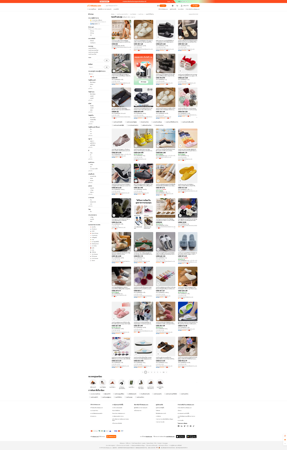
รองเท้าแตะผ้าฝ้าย (184, 393)
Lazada (143, 443)
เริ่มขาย (179, 410)
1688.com (128, 443)
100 (163, 372)
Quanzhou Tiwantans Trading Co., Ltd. (164, 193)
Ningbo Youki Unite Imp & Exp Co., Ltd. (187, 82)
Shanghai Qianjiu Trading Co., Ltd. (163, 116)
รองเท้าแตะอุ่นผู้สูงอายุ (106, 397)
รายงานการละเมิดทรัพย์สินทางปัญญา (164, 419)
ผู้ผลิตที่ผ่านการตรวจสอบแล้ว (140, 407)
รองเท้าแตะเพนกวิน (158, 393)
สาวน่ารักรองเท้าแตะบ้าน (133, 125)
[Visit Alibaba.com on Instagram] (187, 426)
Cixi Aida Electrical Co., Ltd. (140, 159)
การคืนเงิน (158, 416)
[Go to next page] (166, 372)
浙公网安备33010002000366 (168, 447)
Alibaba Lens (95, 436)
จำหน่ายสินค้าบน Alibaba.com (185, 407)
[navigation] (98, 193)
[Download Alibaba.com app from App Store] (180, 436)
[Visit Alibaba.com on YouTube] (190, 426)
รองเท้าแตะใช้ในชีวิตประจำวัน (172, 122)
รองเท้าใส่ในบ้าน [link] (150, 14)
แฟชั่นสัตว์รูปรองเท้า (132, 393)
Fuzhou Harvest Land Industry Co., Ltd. (165, 49)
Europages (165, 443)
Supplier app (149, 436)
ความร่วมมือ (180, 420)
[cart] (177, 6)
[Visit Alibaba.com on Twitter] (185, 426)
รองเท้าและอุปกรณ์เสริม (122, 14)
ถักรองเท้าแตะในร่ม (145, 122)
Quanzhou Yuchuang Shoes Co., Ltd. (164, 82)
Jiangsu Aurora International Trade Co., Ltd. (121, 261)
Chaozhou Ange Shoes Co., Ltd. (163, 295)
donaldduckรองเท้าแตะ (95, 393)
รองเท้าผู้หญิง (133, 14)
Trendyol (159, 443)
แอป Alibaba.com (170, 436)
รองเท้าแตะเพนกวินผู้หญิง (132, 122)
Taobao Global (149, 443)
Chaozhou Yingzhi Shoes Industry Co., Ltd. (121, 47)
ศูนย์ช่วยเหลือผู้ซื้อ (160, 407)
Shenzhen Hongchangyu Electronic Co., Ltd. (187, 114)
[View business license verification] (157, 448)
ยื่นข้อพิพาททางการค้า (161, 413)
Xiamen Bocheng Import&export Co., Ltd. (143, 49)
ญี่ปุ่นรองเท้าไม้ (107, 393)
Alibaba (112, 14)
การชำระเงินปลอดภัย (117, 407)
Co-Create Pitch (94, 410)
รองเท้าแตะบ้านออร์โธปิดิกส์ (171, 393)
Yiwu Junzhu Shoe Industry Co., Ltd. (186, 49)
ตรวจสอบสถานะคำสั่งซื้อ (183, 413)
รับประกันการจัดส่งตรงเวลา (118, 413)
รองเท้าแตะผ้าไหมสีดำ (118, 122)
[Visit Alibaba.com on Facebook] (179, 426)
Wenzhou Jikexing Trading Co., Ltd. (142, 261)
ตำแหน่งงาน (93, 416)
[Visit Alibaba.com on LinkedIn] (182, 426)
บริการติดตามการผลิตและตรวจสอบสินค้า (120, 419)
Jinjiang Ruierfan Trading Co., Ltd (163, 157)
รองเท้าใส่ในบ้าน (118, 397)
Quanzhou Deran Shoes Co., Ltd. (141, 192)
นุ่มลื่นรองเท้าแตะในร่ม (146, 125)
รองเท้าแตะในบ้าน (140, 397)
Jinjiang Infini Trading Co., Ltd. (118, 227)
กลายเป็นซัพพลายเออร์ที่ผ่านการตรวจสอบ (186, 417)
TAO (155, 443)
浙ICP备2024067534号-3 (182, 447)
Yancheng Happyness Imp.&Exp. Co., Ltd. (187, 262)
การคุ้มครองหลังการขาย (117, 416)
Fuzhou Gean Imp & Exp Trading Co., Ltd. (121, 82)
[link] (285, 436)
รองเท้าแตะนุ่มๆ (129, 397)
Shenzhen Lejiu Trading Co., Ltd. (119, 295)
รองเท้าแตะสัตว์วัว (94, 397)
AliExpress (122, 443)
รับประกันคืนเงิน (116, 410)
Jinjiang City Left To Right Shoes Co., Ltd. (165, 261)
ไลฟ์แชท (158, 410)
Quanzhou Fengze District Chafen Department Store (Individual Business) (121, 116)
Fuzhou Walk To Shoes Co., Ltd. (185, 159)
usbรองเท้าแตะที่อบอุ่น (157, 122)
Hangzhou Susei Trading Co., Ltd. (185, 297)
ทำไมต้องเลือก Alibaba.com (96, 407)
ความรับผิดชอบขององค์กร (96, 413)
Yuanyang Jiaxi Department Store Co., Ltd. (187, 190)
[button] (158, 6)
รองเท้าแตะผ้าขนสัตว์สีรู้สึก (119, 125)
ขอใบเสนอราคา (137, 410)
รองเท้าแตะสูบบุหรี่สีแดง (119, 393)
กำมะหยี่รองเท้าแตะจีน (145, 393)
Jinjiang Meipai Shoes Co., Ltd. (119, 155)
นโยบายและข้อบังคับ (117, 423)
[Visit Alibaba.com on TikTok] (193, 426)
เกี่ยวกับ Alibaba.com (95, 404)
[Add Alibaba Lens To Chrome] (111, 436)
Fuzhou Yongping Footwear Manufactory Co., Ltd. (143, 116)
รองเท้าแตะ (141, 14)
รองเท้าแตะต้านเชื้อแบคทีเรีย (188, 122)
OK (106, 60)
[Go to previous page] (142, 372)
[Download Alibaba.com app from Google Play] (191, 436)
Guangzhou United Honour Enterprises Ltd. (143, 295)
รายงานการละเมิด (160, 422)
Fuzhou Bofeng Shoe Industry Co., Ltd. (120, 192)
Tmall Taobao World (136, 443)
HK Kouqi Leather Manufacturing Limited (187, 225)
